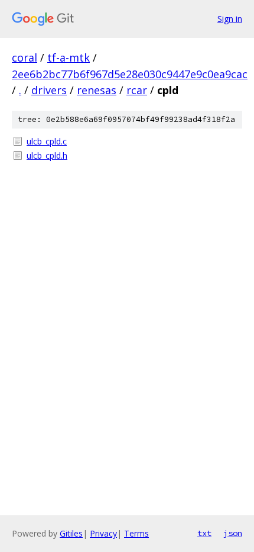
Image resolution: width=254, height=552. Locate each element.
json (232, 533)
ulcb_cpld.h (47, 155)
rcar (136, 90)
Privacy (103, 533)
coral (24, 57)
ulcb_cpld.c (47, 141)
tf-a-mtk (68, 57)
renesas (96, 90)
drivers (49, 90)
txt (204, 533)
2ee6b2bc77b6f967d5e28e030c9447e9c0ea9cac (130, 74)
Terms (136, 533)
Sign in (229, 18)
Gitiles (71, 533)
